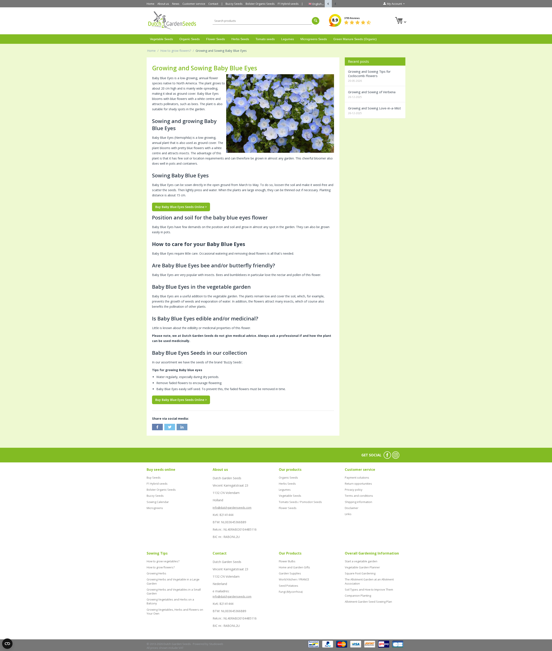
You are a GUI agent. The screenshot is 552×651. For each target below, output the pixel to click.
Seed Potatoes (288, 586)
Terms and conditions (359, 496)
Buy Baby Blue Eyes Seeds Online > (181, 207)
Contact (213, 4)
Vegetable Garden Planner (362, 567)
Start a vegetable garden (361, 561)
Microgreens (155, 508)
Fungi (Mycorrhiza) (291, 592)
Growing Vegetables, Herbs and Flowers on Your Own (175, 611)
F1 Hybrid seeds (288, 4)
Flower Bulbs (287, 561)
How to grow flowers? (175, 51)
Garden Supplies (290, 573)
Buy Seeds (154, 477)
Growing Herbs (156, 573)
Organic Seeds (189, 39)
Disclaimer (351, 508)
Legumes (287, 39)
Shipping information (358, 502)
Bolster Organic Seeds (260, 4)
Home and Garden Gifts (294, 567)
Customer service (193, 4)
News (175, 4)
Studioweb (216, 644)
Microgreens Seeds (313, 39)
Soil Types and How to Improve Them (369, 589)
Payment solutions (357, 477)
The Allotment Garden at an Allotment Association (369, 581)
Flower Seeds (215, 39)
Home (150, 4)
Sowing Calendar (158, 502)
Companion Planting (358, 595)
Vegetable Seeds (161, 39)
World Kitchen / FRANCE (294, 579)
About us (163, 4)
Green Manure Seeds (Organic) (355, 39)
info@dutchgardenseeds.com (232, 507)
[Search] (315, 21)
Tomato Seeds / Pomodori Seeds (300, 502)
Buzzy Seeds (234, 4)
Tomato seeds (265, 39)
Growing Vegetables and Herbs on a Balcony (170, 601)
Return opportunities (358, 483)
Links (348, 514)
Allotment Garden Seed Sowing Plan (368, 602)
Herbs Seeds (240, 39)
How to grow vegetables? (163, 561)
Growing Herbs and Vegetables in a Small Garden (174, 591)
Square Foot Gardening (360, 573)
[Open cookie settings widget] (7, 643)
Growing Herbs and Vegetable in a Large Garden (173, 581)
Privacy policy (353, 490)
